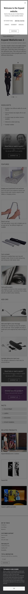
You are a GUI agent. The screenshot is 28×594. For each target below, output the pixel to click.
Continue (14, 31)
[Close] (25, 3)
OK (14, 588)
